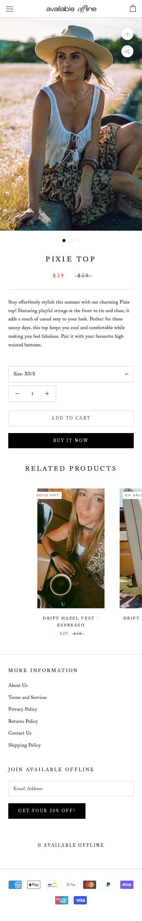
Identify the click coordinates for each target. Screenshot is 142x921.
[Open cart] (133, 8)
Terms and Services (27, 697)
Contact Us (19, 733)
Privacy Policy (22, 709)
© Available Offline (71, 845)
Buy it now (71, 440)
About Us (18, 685)
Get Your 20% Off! (46, 811)
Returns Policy (23, 721)
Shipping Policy (24, 745)
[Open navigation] (9, 8)
